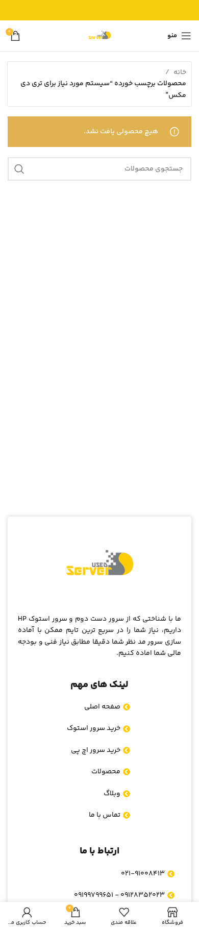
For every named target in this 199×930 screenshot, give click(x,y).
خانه (179, 72)
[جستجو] (19, 169)
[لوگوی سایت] (99, 35)
